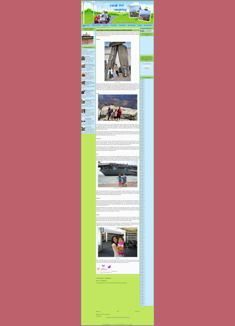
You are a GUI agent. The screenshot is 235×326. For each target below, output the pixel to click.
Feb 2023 (141, 97)
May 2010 (142, 290)
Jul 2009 (141, 305)
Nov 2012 (142, 246)
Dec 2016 (141, 173)
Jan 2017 (141, 172)
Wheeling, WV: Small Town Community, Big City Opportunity (90, 91)
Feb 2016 (141, 188)
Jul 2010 (141, 287)
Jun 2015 (141, 200)
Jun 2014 (141, 218)
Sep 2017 (142, 160)
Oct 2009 (141, 300)
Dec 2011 (141, 262)
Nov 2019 (142, 126)
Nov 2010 (142, 281)
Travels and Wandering (106, 324)
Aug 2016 (142, 179)
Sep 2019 (142, 129)
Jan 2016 (141, 190)
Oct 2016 (141, 176)
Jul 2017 (141, 163)
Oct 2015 (141, 194)
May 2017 (142, 166)
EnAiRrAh (131, 324)
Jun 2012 (141, 253)
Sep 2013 (142, 231)
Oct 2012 (141, 247)
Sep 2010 (142, 284)
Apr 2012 (141, 256)
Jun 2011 (141, 271)
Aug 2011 (142, 268)
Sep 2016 (142, 178)
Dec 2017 (141, 156)
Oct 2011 (141, 265)
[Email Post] (116, 271)
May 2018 (142, 148)
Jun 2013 (141, 235)
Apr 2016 (141, 185)
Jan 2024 (141, 94)
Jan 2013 (141, 243)
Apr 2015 (141, 203)
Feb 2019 (141, 135)
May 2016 (142, 184)
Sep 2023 (142, 95)
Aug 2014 (142, 215)
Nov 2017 (142, 157)
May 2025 (142, 88)
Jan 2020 (141, 125)
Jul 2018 (141, 145)
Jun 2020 (141, 117)
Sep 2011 (141, 266)
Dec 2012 (141, 244)
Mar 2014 (141, 222)
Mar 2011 (141, 275)
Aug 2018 (142, 144)
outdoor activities (131, 143)
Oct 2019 (141, 128)
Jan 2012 (141, 260)
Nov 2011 (141, 263)
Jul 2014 (141, 216)
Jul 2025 (141, 85)
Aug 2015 (142, 197)
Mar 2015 (141, 204)
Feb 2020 (141, 123)
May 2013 (142, 237)
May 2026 (142, 79)
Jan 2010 (141, 296)
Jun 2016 (141, 182)
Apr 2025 (141, 89)
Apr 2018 (141, 150)
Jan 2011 (141, 278)
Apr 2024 (141, 92)
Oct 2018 (141, 141)
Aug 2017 (142, 162)
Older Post (137, 311)
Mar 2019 (141, 134)
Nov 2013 (142, 228)
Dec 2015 (141, 191)
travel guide (103, 272)
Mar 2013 (141, 240)
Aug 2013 (142, 232)
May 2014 (142, 219)
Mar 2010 (141, 293)
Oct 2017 (141, 159)
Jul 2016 (141, 181)
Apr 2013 (141, 238)
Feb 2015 (141, 206)
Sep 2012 (142, 249)
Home (118, 311)
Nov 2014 (142, 210)
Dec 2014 (141, 209)
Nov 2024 (142, 91)
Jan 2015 (141, 207)
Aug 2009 (142, 303)
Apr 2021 (141, 110)
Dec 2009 (141, 297)
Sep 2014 (142, 213)
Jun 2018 (141, 147)
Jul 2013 (141, 234)
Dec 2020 (141, 113)
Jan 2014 (141, 225)
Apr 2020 (141, 120)
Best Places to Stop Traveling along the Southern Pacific (114, 30)
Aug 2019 (142, 131)
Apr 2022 (141, 104)
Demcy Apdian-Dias (121, 324)
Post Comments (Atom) (105, 314)
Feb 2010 (141, 294)
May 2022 (142, 103)
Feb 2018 (141, 153)
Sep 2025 (142, 82)
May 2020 (142, 119)
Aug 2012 (142, 250)
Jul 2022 (141, 100)
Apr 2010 (141, 291)
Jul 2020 (141, 116)
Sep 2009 (142, 302)
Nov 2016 (142, 175)
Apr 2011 (141, 274)
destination (123, 207)
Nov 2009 (142, 299)
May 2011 (142, 272)
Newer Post (98, 311)
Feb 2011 (141, 277)
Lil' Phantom (87, 56)
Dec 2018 (141, 138)
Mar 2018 (141, 151)
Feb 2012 (141, 259)
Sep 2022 (142, 98)
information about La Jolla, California (114, 87)
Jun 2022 (141, 101)
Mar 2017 (141, 169)
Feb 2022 (141, 107)
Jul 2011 (141, 269)
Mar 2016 (141, 187)
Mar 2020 (141, 122)
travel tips (108, 272)
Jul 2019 (141, 132)
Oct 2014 (141, 212)
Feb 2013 (141, 241)
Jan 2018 (141, 154)
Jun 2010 (141, 288)
